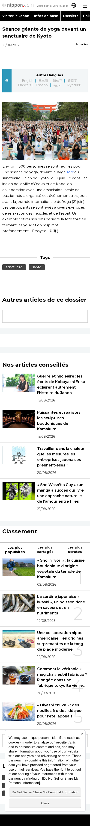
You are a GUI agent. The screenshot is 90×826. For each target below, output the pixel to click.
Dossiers (70, 16)
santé (36, 267)
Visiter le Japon (15, 16)
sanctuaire (14, 267)
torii (70, 172)
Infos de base (46, 16)
